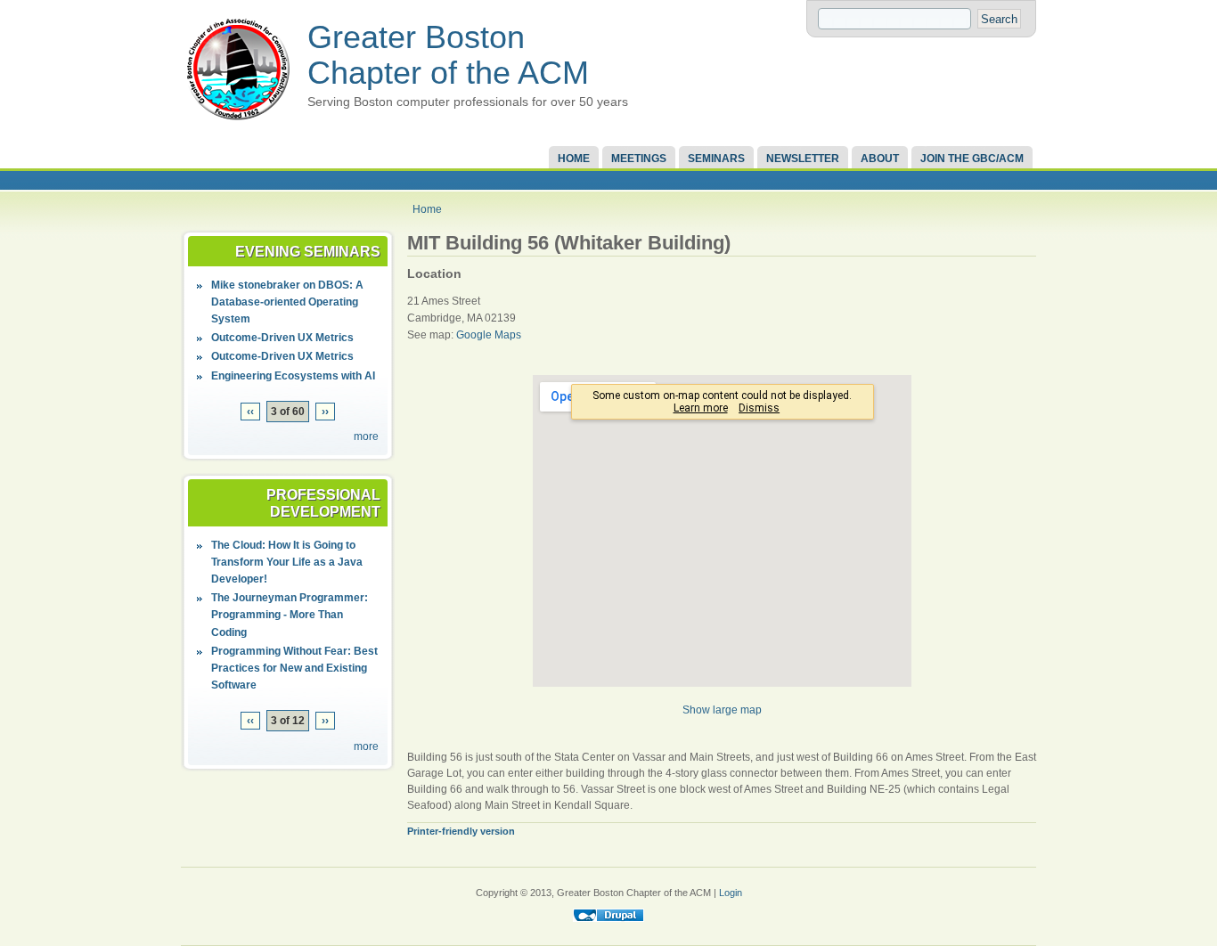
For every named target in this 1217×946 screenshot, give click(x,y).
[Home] (238, 121)
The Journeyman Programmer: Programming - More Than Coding (289, 614)
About (880, 158)
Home (574, 158)
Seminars (716, 158)
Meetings (638, 158)
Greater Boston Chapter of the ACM (448, 55)
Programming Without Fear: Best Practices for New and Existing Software (294, 668)
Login (730, 892)
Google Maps (488, 335)
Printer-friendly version (461, 831)
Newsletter (802, 158)
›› (325, 411)
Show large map (722, 710)
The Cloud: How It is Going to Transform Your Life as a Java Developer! (287, 562)
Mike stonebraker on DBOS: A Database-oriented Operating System (287, 302)
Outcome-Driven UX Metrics (282, 337)
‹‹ (250, 411)
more (366, 436)
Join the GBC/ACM (972, 158)
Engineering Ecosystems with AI (293, 376)
